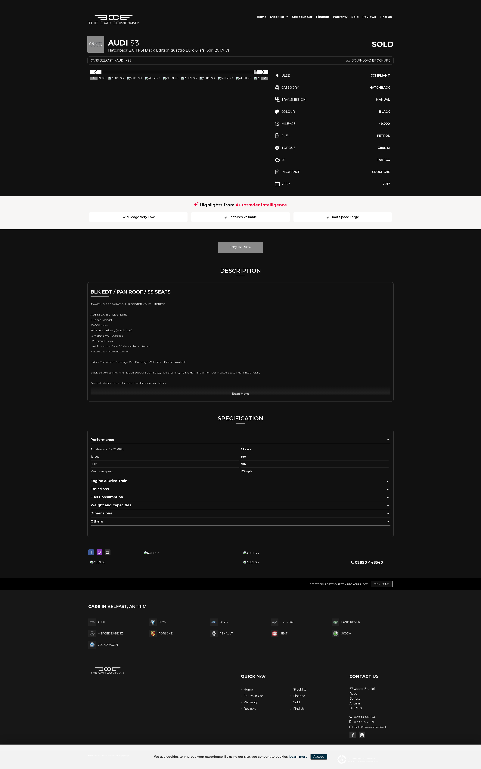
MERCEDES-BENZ (110, 633)
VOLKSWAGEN (108, 645)
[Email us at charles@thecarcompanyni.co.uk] (107, 552)
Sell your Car (302, 17)
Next (264, 78)
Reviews (369, 17)
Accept (318, 756)
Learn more (298, 756)
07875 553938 (364, 722)
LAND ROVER (350, 622)
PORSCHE (166, 633)
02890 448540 (368, 562)
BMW (162, 622)
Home (261, 17)
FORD (223, 622)
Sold (355, 17)
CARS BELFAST (102, 60)
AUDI (120, 60)
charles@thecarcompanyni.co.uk (369, 727)
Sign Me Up (381, 584)
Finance (322, 17)
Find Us (386, 17)
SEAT (283, 633)
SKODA (346, 633)
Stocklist (277, 17)
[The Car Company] (113, 20)
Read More (240, 394)
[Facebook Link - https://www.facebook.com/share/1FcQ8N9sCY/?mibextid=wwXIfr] (91, 552)
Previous (93, 78)
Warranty (340, 17)
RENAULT (226, 633)
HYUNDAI (287, 622)
